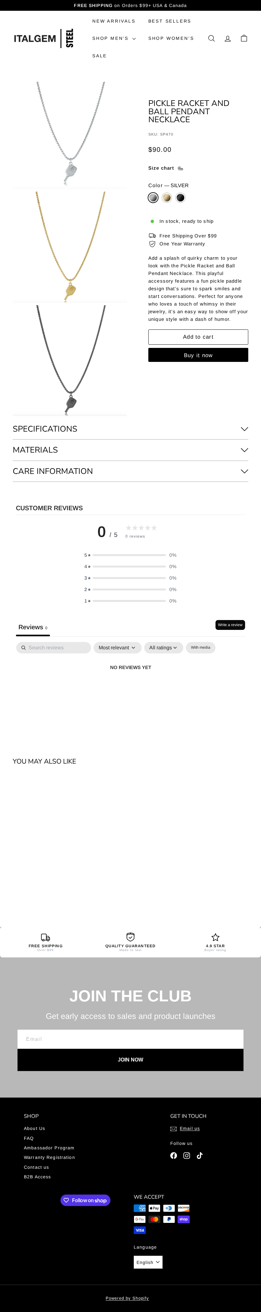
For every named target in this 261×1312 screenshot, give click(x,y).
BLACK (180, 197)
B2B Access (37, 1176)
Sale (99, 55)
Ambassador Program (49, 1147)
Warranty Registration (49, 1157)
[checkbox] (200, 647)
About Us (34, 1128)
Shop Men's (111, 38)
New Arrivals (114, 21)
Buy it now (198, 355)
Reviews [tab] (32, 627)
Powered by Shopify (127, 1298)
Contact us (36, 1167)
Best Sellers (170, 21)
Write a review (230, 625)
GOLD (167, 197)
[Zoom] (70, 135)
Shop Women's (171, 38)
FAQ (29, 1138)
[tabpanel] (130, 689)
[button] (130, 555)
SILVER (153, 197)
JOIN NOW (130, 1059)
